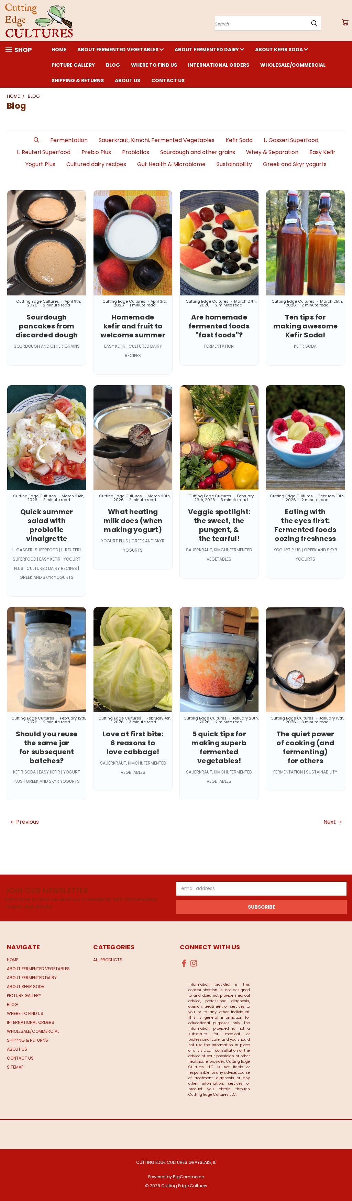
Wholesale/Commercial (293, 65)
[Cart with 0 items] (345, 22)
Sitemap (15, 1067)
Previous (341, 1179)
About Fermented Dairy (207, 49)
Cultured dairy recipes (96, 164)
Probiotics (135, 152)
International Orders (218, 65)
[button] (36, 140)
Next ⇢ (332, 822)
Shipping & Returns (78, 80)
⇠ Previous (24, 822)
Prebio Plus (96, 152)
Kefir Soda (239, 140)
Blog (113, 65)
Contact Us (168, 80)
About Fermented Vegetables (118, 49)
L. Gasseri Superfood (291, 140)
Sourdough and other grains (197, 152)
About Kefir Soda (279, 49)
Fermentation (69, 140)
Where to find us (154, 65)
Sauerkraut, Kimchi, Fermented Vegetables (156, 140)
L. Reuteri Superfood (43, 152)
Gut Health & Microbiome (171, 164)
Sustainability (234, 164)
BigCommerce (188, 1177)
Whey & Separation (272, 152)
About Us (127, 80)
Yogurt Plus (40, 164)
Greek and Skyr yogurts (295, 164)
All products (107, 960)
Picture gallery (73, 65)
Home (59, 49)
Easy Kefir (322, 152)
